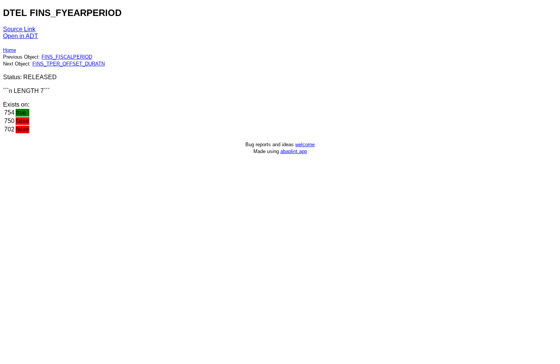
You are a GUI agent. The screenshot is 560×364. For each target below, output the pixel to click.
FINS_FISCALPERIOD (67, 57)
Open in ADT (20, 36)
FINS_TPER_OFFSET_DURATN (68, 64)
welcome (305, 144)
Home (9, 50)
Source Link (19, 29)
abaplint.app (293, 151)
